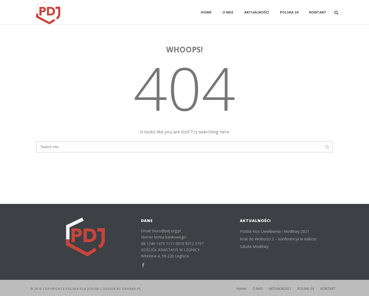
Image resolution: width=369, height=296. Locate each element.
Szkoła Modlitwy (254, 246)
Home (206, 12)
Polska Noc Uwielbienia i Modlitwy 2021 (274, 231)
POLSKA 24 (289, 12)
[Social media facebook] (143, 265)
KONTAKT (317, 12)
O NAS (227, 12)
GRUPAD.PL (131, 289)
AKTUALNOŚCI (256, 12)
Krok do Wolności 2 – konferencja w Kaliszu (278, 239)
